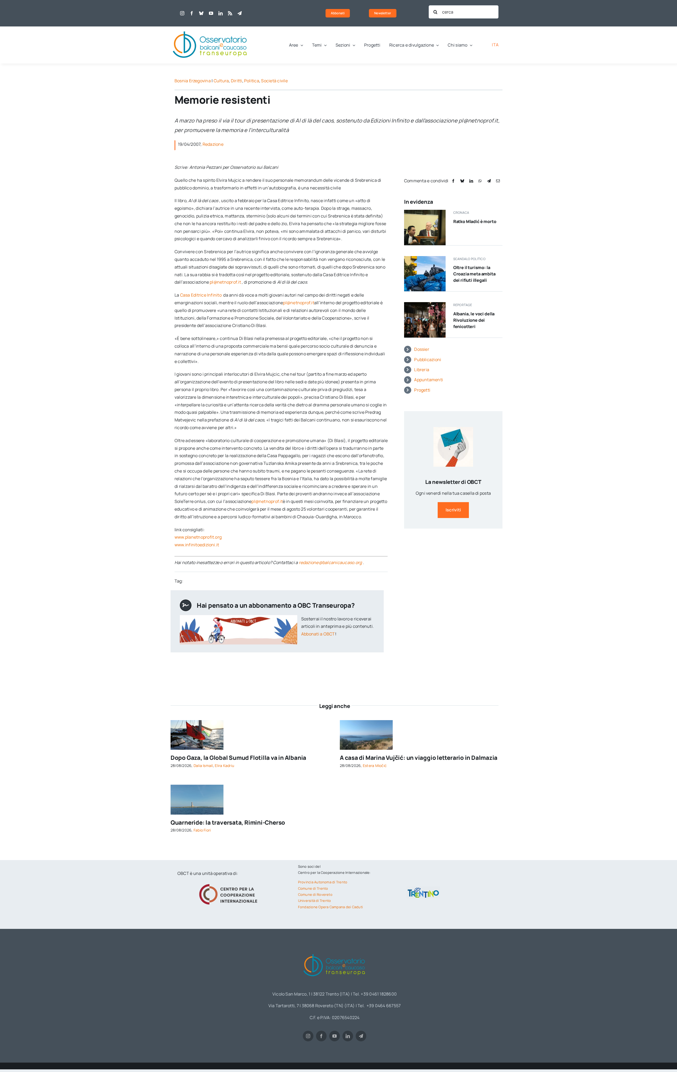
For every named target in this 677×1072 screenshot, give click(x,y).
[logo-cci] (229, 883)
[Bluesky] (462, 181)
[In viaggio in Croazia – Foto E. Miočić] (366, 722)
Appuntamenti (428, 380)
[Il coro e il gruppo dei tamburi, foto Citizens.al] (425, 304)
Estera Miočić (375, 765)
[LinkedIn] (471, 181)
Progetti (422, 390)
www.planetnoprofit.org (198, 537)
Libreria (421, 370)
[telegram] (239, 13)
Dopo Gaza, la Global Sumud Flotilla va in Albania (238, 758)
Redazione (213, 144)
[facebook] (192, 13)
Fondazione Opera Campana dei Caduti (330, 907)
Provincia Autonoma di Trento (322, 882)
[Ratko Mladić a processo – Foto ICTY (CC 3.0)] (425, 212)
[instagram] (182, 13)
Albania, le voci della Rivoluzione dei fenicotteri (474, 320)
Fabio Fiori (202, 830)
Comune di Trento (313, 888)
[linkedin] (220, 13)
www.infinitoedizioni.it (197, 545)
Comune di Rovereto (315, 894)
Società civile (274, 81)
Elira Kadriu (224, 765)
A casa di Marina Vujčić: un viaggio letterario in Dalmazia (418, 758)
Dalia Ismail (203, 765)
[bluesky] (201, 13)
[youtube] (211, 13)
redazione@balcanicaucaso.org (330, 562)
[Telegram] (488, 181)
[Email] (497, 181)
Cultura (221, 81)
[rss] (230, 13)
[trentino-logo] (423, 889)
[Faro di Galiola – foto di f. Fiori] (197, 787)
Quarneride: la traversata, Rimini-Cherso (228, 822)
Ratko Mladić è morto (474, 221)
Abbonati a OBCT (318, 634)
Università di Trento (314, 900)
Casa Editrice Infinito (201, 295)
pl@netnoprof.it (225, 282)
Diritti (236, 81)
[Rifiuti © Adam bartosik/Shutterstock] (425, 258)
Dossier (421, 349)
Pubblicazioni (427, 359)
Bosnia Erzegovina (193, 81)
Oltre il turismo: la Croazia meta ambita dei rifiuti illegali (474, 274)
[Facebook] (453, 181)
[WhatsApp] (480, 181)
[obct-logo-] (210, 28)
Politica (251, 81)
